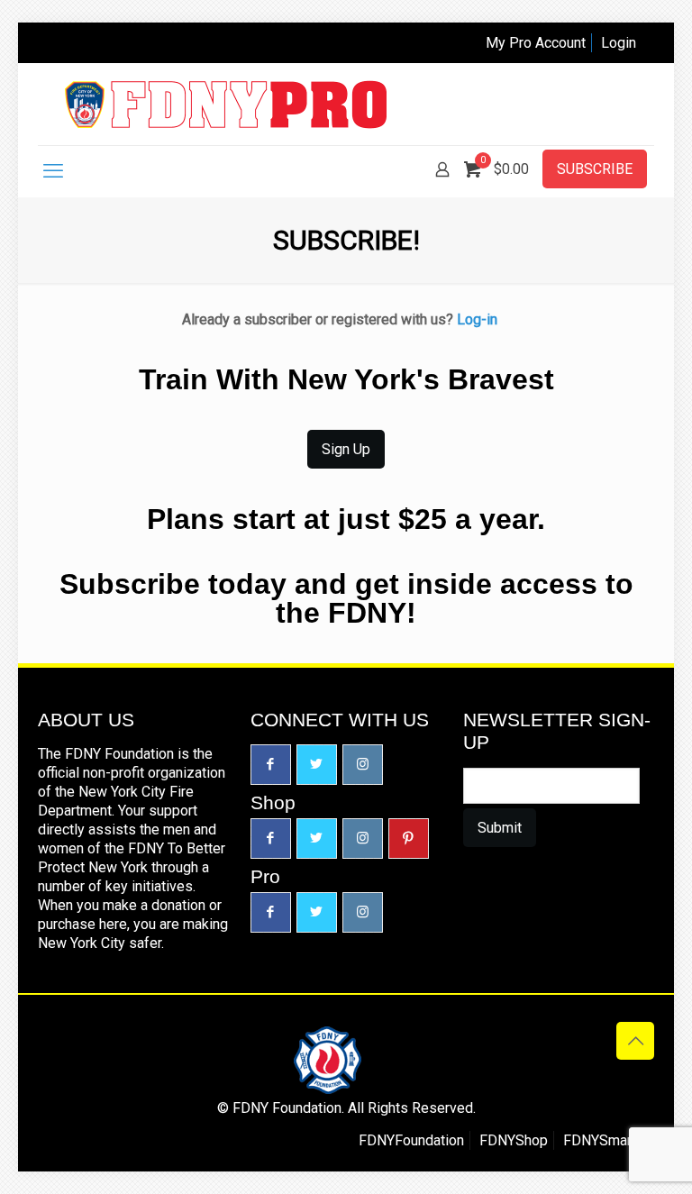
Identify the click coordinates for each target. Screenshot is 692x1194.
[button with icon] (270, 764)
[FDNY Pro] (226, 104)
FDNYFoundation (411, 1140)
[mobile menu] (53, 171)
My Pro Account (536, 42)
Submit (500, 827)
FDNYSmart (599, 1140)
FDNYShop (513, 1140)
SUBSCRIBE (595, 169)
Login (618, 42)
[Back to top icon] (635, 1041)
